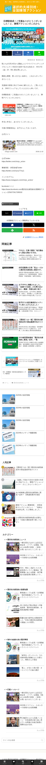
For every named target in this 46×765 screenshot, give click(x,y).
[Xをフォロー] (33, 225)
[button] (42, 740)
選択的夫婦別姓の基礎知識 (17, 589)
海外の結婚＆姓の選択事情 (17, 639)
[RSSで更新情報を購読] (33, 230)
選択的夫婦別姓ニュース (11, 204)
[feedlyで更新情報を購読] (12, 230)
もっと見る (40, 580)
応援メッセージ (13, 689)
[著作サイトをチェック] (12, 225)
